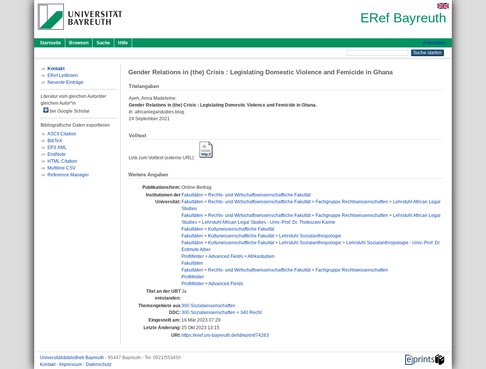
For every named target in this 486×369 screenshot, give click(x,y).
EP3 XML (57, 147)
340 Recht (251, 312)
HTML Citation (62, 161)
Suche (103, 43)
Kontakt (48, 364)
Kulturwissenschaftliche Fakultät (241, 229)
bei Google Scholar (69, 111)
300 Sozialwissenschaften (208, 305)
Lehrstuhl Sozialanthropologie (310, 236)
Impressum (71, 364)
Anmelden (434, 43)
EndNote (56, 154)
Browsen (78, 43)
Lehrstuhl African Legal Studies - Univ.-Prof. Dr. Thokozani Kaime (268, 222)
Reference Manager (68, 174)
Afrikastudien (261, 256)
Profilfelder (192, 256)
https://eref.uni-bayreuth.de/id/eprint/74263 (225, 335)
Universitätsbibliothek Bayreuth (72, 357)
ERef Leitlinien (62, 75)
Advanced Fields (225, 256)
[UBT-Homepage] (80, 32)
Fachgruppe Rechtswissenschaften (352, 201)
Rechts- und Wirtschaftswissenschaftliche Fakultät (259, 195)
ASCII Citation (61, 134)
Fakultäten (192, 195)
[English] (443, 6)
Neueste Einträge (65, 82)
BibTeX (54, 140)
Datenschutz (99, 364)
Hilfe (123, 43)
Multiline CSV (61, 168)
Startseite (50, 43)
